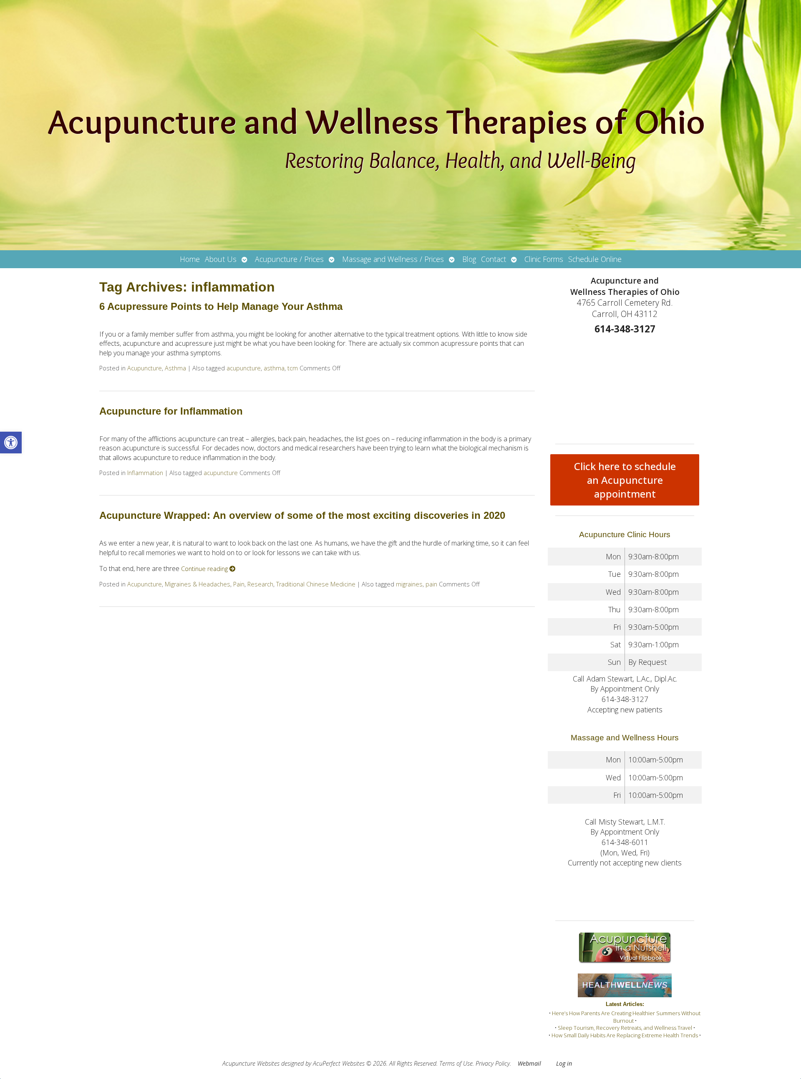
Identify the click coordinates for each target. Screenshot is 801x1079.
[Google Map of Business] (625, 386)
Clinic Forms (543, 259)
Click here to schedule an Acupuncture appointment (625, 480)
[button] (11, 442)
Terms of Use (456, 1063)
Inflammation (145, 473)
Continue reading (205, 569)
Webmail (529, 1063)
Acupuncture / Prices (289, 259)
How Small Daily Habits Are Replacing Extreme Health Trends (625, 1035)
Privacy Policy (493, 1063)
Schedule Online (595, 259)
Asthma (175, 368)
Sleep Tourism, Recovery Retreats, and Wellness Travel (625, 1027)
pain (431, 584)
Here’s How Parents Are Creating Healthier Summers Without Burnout (626, 1016)
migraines (409, 584)
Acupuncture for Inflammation (171, 411)
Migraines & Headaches (197, 584)
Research (260, 584)
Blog (469, 259)
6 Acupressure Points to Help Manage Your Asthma (221, 306)
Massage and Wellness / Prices (393, 259)
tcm (292, 368)
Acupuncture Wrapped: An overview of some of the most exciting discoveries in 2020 (302, 515)
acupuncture (244, 368)
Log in (564, 1063)
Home (190, 259)
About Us (221, 259)
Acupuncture (144, 368)
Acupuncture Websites (251, 1063)
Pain (238, 584)
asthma (274, 368)
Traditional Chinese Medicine (315, 584)
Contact (493, 259)
